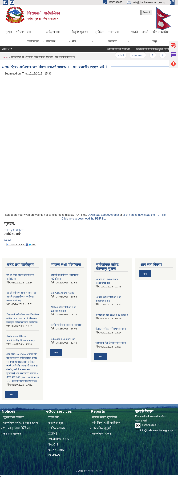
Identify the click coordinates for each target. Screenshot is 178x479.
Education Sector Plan (63, 338)
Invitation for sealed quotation (111, 314)
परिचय (19, 31)
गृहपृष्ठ (9, 31)
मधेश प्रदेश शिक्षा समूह (160, 36)
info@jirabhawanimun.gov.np (156, 430)
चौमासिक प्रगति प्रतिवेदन (106, 422)
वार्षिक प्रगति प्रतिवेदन (104, 417)
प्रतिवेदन (99, 31)
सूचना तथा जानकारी (113, 36)
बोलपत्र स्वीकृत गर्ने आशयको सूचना (110, 328)
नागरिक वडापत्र (56, 428)
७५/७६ (7, 240)
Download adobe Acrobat (104, 214)
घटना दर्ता (53, 417)
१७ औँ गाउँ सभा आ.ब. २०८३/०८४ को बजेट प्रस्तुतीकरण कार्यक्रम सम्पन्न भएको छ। (21, 296)
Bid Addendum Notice (63, 292)
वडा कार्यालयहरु (33, 36)
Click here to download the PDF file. (84, 218)
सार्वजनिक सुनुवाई (101, 428)
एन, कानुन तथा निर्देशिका (16, 428)
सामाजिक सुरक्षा (56, 422)
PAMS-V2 (54, 455)
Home (5, 57)
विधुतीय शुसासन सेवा (80, 36)
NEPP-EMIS (56, 450)
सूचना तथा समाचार (13, 229)
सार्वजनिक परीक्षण (101, 433)
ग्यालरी (134, 31)
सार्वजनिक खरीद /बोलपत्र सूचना (20, 422)
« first (115, 55)
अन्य (11, 394)
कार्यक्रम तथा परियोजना (53, 36)
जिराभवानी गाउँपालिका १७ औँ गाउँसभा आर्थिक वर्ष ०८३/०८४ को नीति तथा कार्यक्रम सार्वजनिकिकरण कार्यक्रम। (22, 318)
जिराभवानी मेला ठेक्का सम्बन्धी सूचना (110, 342)
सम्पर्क (145, 31)
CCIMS (52, 433)
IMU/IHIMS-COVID (60, 439)
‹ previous (132, 55)
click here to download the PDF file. (144, 214)
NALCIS (53, 444)
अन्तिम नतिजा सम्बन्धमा (113, 49)
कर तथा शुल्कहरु (12, 433)
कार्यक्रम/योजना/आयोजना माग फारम (66, 324)
